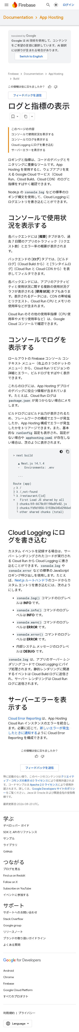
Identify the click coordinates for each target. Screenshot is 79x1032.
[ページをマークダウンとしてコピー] (25, 116)
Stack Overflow (13, 919)
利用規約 (9, 1013)
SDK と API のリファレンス (20, 832)
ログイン (68, 5)
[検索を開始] (48, 4)
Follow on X (10, 882)
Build (16, 78)
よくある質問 (11, 945)
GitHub (7, 851)
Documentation (18, 17)
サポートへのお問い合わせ (20, 912)
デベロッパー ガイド (16, 825)
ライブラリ (10, 845)
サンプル (9, 838)
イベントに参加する (16, 895)
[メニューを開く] (6, 5)
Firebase (13, 74)
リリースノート (13, 932)
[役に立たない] (56, 87)
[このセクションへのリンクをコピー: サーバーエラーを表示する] (32, 708)
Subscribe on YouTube (17, 888)
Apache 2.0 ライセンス (44, 784)
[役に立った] (50, 87)
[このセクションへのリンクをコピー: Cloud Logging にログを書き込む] (51, 540)
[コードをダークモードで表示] (61, 451)
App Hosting (51, 17)
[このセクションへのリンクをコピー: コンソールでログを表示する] (38, 348)
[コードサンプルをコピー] (67, 451)
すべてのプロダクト (15, 996)
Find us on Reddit (14, 875)
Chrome (8, 977)
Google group (12, 925)
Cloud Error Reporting (24, 719)
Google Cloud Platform (18, 990)
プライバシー (26, 1013)
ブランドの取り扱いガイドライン (24, 938)
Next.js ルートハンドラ (31, 580)
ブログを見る (11, 869)
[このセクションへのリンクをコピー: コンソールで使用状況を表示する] (51, 226)
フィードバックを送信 (27, 95)
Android (8, 970)
